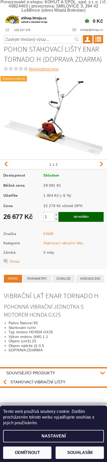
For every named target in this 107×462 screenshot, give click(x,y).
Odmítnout (27, 452)
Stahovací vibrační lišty (63, 243)
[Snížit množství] (56, 219)
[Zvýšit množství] (56, 214)
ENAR (48, 234)
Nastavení (54, 436)
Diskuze (64, 279)
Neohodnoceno (44, 69)
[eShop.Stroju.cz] (27, 19)
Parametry (37, 279)
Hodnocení (90, 279)
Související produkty (30, 373)
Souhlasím (79, 452)
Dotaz (15, 261)
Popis (13, 279)
